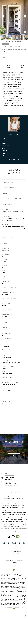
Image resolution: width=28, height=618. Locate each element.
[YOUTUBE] (19, 543)
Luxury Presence (14, 553)
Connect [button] (14, 455)
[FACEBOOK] (8, 543)
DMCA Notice (14, 562)
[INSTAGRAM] (23, 543)
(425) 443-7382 (8, 479)
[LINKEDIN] (12, 543)
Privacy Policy (20, 560)
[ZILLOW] (15, 543)
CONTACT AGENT (14, 159)
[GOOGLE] (4, 543)
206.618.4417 (5, 145)
